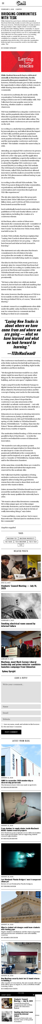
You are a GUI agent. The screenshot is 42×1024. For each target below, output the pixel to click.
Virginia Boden (9, 886)
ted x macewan (20, 542)
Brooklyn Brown (10, 787)
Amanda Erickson (10, 937)
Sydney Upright (9, 48)
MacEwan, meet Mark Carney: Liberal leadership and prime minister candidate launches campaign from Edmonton (21, 664)
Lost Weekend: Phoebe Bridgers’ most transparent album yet (21, 880)
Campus (19, 9)
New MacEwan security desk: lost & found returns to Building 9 (20, 979)
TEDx (21, 545)
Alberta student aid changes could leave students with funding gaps (20, 928)
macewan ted (12, 538)
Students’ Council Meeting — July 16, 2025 (19, 587)
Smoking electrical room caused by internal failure (18, 624)
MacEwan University (27, 538)
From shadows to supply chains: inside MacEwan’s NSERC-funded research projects (20, 829)
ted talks (8, 542)
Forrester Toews (10, 989)
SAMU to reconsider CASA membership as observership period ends (17, 781)
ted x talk (33, 542)
